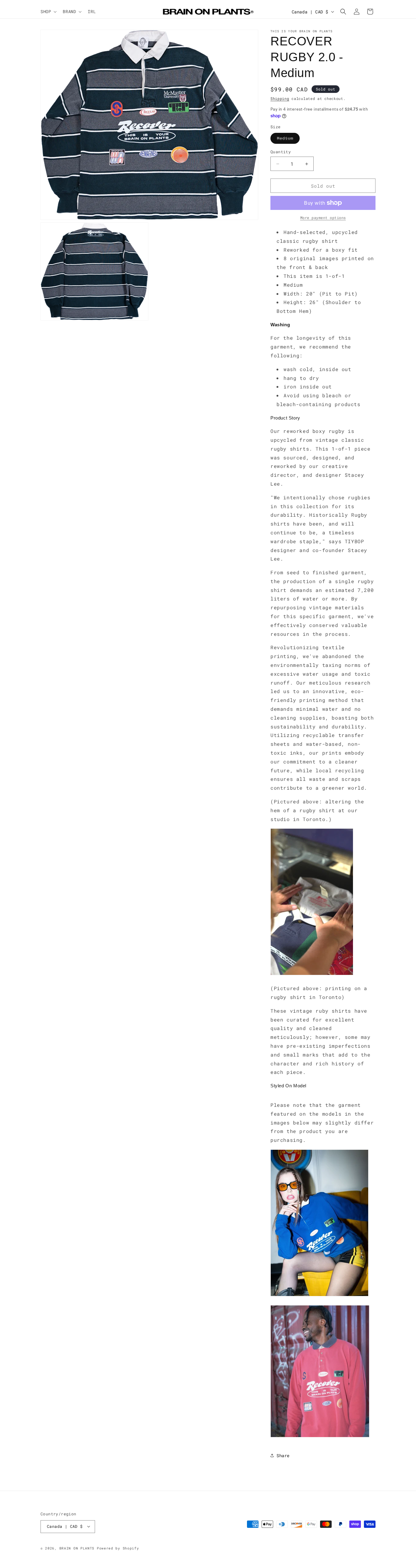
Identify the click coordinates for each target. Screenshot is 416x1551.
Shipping (279, 98)
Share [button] (283, 1455)
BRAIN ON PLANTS (77, 1548)
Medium (288, 139)
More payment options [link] (323, 217)
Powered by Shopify (118, 1548)
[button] (48, 11)
